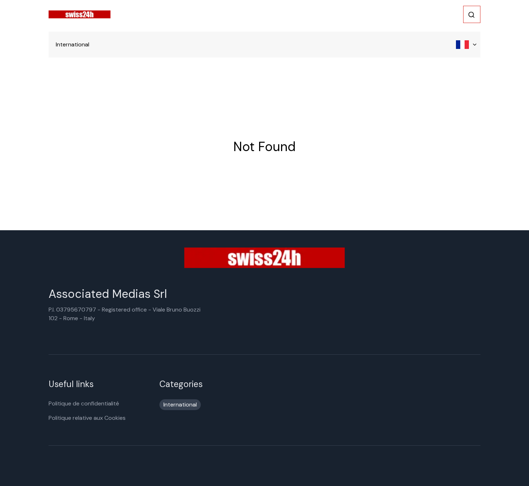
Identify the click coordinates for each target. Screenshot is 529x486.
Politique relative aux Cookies (87, 418)
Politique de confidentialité (84, 403)
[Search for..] (471, 14)
